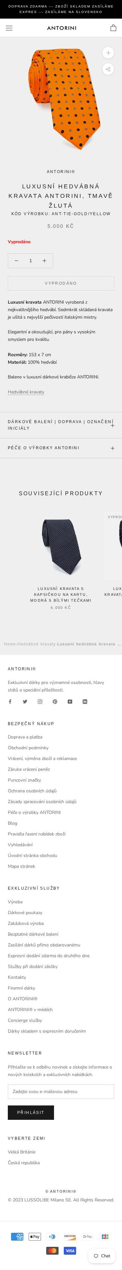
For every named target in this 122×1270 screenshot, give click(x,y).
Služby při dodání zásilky (33, 966)
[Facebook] (10, 701)
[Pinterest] (55, 701)
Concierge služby (25, 1020)
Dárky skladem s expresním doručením (47, 1031)
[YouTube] (70, 701)
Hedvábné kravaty (37, 643)
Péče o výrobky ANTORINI (43, 448)
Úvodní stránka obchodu (32, 855)
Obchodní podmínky (28, 748)
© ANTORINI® (61, 1191)
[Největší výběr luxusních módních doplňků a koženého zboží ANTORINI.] (61, 28)
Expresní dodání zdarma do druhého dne (48, 956)
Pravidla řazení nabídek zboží (36, 834)
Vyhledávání (20, 845)
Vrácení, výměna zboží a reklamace (42, 758)
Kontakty (17, 977)
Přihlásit (31, 1112)
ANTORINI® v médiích (30, 1010)
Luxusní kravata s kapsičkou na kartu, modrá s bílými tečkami (60, 594)
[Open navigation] (9, 27)
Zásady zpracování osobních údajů (42, 802)
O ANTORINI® (22, 999)
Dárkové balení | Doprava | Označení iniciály (61, 425)
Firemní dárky (21, 988)
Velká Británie (21, 1152)
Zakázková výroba (26, 923)
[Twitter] (25, 701)
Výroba (15, 902)
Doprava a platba (25, 737)
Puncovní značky (24, 780)
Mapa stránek (21, 866)
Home (10, 643)
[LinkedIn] (85, 701)
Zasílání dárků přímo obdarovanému (44, 945)
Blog (12, 823)
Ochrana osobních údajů (32, 791)
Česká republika (24, 1163)
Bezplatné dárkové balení (33, 934)
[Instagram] (40, 701)
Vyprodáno (61, 283)
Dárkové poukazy (25, 913)
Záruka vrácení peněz (29, 769)
